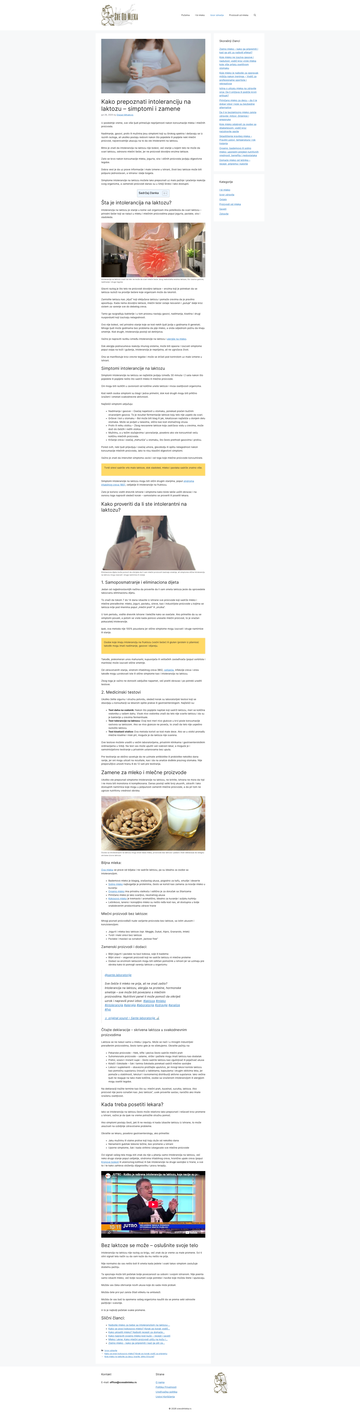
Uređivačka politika (166, 1391)
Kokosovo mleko (117, 898)
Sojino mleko (115, 884)
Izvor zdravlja (217, 15)
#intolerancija (114, 1005)
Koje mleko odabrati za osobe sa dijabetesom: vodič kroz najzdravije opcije (237, 128)
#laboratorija (145, 1005)
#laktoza (149, 1001)
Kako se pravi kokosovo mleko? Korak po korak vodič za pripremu (135, 1353)
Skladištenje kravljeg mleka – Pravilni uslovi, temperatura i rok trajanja (237, 140)
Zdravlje (224, 213)
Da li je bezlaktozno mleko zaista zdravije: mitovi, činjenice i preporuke (237, 116)
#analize (174, 1005)
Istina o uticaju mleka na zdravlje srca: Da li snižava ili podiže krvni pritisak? (237, 92)
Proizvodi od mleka (238, 15)
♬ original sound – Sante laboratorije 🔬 (132, 1018)
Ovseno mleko (116, 891)
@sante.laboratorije (118, 975)
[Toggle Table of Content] (163, 193)
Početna (185, 15)
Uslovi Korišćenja (165, 1396)
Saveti (222, 209)
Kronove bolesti (110, 1162)
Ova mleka (107, 869)
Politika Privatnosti (166, 1387)
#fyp (108, 1009)
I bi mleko (200, 15)
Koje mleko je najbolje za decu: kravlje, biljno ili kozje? (129, 1356)
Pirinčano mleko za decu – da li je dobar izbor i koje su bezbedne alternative (238, 104)
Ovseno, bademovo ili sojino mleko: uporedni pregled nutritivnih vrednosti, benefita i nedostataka (239, 152)
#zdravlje (161, 1005)
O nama (160, 1382)
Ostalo (223, 199)
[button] (255, 15)
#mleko (161, 1001)
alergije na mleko (176, 339)
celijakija (169, 670)
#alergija (130, 1005)
